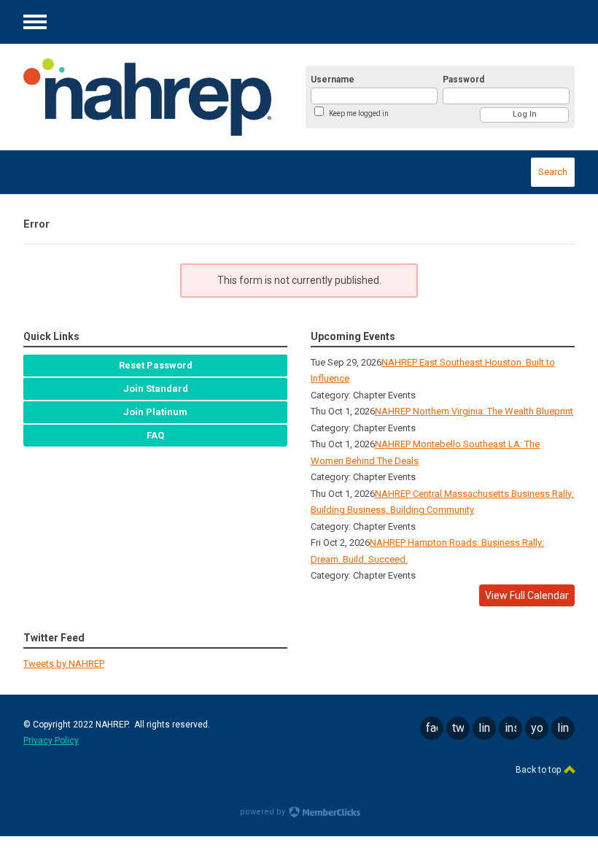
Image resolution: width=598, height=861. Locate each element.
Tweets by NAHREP (63, 663)
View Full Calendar (527, 595)
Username (332, 79)
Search (552, 171)
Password (463, 79)
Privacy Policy (51, 740)
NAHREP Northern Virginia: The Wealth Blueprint (474, 411)
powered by (263, 811)
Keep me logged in (359, 113)
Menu (35, 21)
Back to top (539, 770)
